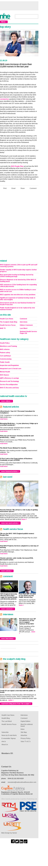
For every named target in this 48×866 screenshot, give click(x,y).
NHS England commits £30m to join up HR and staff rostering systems (18, 265)
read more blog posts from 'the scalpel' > (16, 704)
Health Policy (5, 343)
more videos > (6, 401)
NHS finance (4, 375)
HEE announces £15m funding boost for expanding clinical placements (18, 285)
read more (4, 419)
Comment (33, 188)
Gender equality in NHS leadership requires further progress (18, 270)
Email (13, 188)
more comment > (7, 609)
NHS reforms (5, 349)
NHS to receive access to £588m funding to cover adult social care (18, 290)
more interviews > (7, 638)
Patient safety (5, 353)
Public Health (5, 362)
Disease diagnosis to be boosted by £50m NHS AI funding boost (18, 280)
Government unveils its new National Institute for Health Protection (17, 303)
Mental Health (5, 372)
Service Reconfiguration (9, 384)
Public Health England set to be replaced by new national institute (17, 308)
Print (5, 188)
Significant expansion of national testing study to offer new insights (17, 299)
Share (22, 188)
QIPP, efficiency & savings (9, 378)
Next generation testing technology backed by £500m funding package (16, 275)
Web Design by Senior (9, 833)
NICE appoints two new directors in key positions (17, 295)
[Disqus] (19, 225)
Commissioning (5, 359)
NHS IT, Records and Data (9, 388)
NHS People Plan (17, 166)
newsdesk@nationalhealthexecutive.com (22, 782)
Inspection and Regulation (9, 365)
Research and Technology (9, 381)
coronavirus (4, 99)
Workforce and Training (8, 346)
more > (24, 519)
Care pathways (5, 356)
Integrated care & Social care (10, 368)
